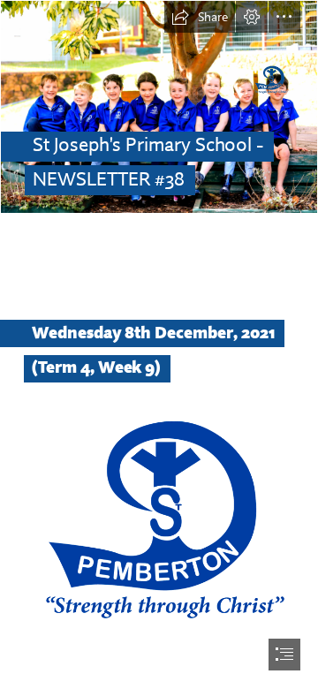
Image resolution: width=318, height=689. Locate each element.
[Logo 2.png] (159, 520)
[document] (159, 344)
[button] (199, 17)
